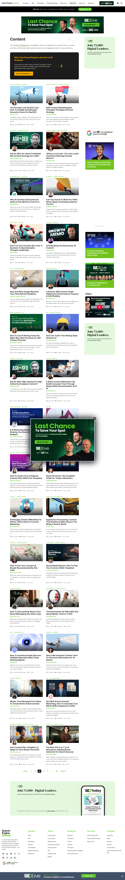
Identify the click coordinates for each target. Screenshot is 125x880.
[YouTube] (11, 853)
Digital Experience (33, 850)
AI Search (26, 3)
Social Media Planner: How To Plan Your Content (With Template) (62, 567)
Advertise (91, 3)
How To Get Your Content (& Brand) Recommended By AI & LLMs (24, 568)
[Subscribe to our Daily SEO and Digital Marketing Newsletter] (118, 3)
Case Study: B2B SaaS (93, 838)
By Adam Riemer (14, 386)
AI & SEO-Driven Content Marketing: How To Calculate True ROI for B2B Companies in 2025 (62, 703)
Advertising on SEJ (92, 835)
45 (57, 771)
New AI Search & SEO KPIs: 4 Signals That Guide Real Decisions (99, 164)
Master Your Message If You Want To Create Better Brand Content (25, 702)
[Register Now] (99, 151)
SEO (33, 3)
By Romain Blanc (51, 708)
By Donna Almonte (15, 480)
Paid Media (40, 3)
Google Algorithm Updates (75, 850)
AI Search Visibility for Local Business (97, 284)
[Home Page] (10, 3)
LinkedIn (24, 84)
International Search (54, 844)
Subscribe (110, 835)
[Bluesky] (3, 857)
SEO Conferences (72, 853)
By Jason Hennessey (52, 570)
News (29, 835)
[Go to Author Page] (14, 102)
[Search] (121, 3)
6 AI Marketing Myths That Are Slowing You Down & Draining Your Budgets (26, 432)
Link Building (51, 835)
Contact (109, 841)
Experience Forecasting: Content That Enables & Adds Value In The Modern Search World (61, 522)
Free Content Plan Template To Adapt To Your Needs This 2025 (24, 748)
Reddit (50, 856)
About (108, 838)
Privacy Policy (111, 847)
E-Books (69, 844)
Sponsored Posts (15, 176)
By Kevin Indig (50, 250)
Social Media (13, 222)
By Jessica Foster (15, 616)
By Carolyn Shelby (51, 340)
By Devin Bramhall (51, 114)
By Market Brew (14, 204)
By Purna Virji (14, 114)
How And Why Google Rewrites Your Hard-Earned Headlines (24, 293)
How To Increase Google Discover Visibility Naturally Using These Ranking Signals (25, 657)
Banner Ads (90, 841)
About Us (82, 3)
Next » (63, 771)
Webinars (73, 3)
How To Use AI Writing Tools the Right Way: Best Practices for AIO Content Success (25, 338)
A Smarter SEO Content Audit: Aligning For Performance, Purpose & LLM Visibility (62, 294)
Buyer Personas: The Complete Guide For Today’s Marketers (60, 477)
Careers (109, 844)
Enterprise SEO (52, 847)
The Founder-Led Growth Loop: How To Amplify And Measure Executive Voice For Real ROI (24, 110)
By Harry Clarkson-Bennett (17, 296)
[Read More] (99, 240)
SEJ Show (70, 847)
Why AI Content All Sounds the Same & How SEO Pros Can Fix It (24, 201)
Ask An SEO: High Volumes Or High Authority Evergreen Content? (26, 383)
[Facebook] (14, 853)
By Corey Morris (50, 298)
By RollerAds (13, 662)
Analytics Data (52, 853)
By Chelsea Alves (51, 390)
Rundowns (70, 838)
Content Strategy (15, 84)
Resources (63, 3)
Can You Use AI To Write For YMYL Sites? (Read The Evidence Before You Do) (62, 202)
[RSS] (14, 857)
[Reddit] (11, 857)
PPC (49, 850)
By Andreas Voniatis (15, 572)
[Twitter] (18, 853)
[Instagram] (7, 857)
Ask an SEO (13, 130)
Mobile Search (52, 841)
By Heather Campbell (16, 342)
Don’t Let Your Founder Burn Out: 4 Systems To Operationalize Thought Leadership (26, 248)
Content (48, 222)
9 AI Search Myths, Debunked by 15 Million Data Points (97, 253)
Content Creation (58, 176)
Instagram (25, 452)
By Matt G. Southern (51, 206)
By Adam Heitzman (51, 480)
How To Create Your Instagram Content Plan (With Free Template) (26, 477)
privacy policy (51, 811)
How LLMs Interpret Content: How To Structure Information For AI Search (62, 657)
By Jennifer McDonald (16, 436)
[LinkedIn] (7, 853)
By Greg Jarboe (50, 160)
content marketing (20, 45)
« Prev (25, 771)
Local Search (51, 838)
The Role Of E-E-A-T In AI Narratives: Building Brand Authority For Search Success (60, 749)
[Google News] (3, 853)
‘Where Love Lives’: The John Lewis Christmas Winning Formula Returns (62, 156)
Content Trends (50, 130)
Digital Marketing (52, 3)
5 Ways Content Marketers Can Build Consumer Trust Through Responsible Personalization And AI (61, 385)
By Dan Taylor (50, 526)
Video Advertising (62, 130)
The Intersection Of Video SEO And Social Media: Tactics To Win (62, 613)
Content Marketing (51, 84)
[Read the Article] (26, 94)
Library (69, 841)
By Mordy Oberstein (15, 158)
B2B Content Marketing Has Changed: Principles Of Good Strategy (59, 110)
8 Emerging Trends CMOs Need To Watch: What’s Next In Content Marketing (25, 522)
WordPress (31, 853)
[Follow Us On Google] (99, 133)
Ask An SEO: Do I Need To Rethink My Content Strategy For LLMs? (25, 155)
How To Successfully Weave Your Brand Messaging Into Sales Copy (25, 613)
